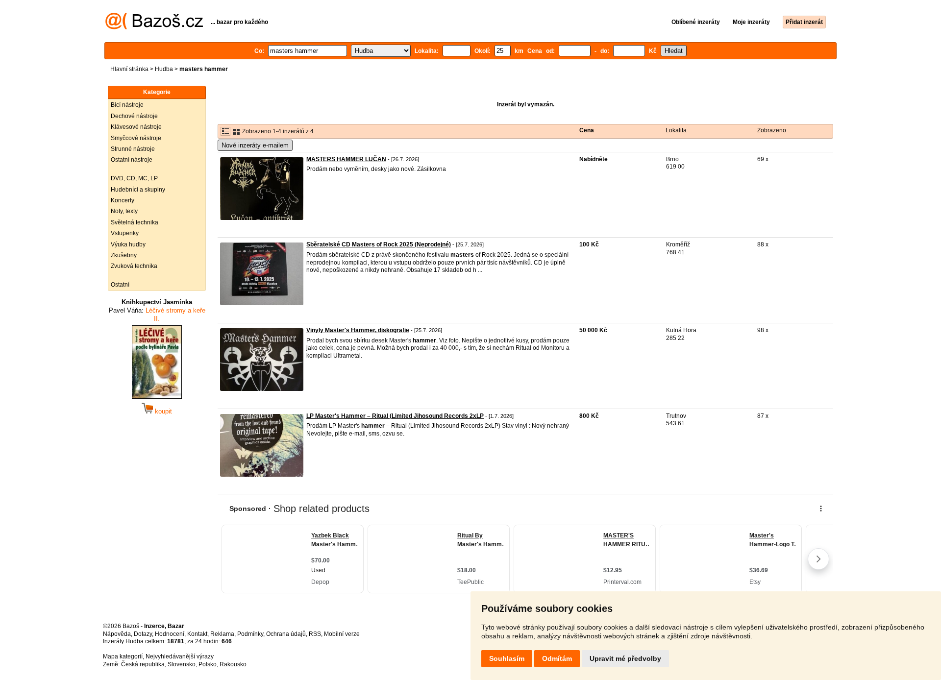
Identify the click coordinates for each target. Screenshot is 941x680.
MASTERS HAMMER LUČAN (346, 159)
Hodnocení (169, 634)
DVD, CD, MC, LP (134, 178)
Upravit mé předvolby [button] (625, 658)
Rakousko (233, 664)
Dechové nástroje (134, 116)
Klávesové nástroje (136, 126)
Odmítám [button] (557, 658)
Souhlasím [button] (506, 658)
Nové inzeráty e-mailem (255, 145)
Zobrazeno (771, 130)
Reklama (222, 634)
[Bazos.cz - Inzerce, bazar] (154, 27)
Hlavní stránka (129, 69)
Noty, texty (124, 211)
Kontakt (197, 634)
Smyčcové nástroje (136, 138)
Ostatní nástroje (131, 159)
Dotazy (143, 634)
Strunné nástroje (133, 149)
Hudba (164, 69)
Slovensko (182, 664)
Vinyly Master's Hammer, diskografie (357, 330)
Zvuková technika (134, 266)
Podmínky (250, 634)
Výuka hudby (128, 244)
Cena (586, 130)
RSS (315, 634)
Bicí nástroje (127, 104)
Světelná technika (134, 222)
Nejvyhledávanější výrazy (180, 656)
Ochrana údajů (286, 634)
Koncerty (122, 200)
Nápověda (117, 634)
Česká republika (143, 664)
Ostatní (120, 284)
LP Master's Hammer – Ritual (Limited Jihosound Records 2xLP (395, 416)
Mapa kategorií (123, 656)
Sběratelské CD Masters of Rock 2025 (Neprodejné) (378, 244)
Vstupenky (125, 233)
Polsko (207, 664)
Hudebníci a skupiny (138, 189)
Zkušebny (124, 255)
